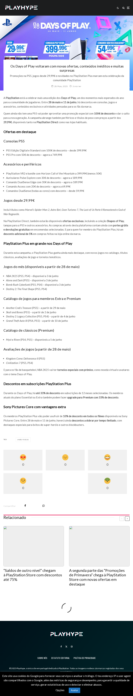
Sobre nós (42, 657)
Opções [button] (60, 690)
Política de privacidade (85, 657)
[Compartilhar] (25, 505)
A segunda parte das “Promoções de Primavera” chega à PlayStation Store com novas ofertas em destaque (97, 577)
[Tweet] (34, 505)
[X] (66, 646)
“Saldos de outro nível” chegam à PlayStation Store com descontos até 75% (32, 575)
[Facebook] (61, 646)
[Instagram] (71, 646)
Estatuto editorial (60, 657)
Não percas (24, 440)
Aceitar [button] (74, 690)
